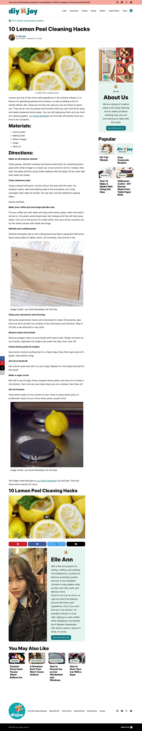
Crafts (64, 11)
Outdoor (102, 11)
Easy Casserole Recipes (123, 160)
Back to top (125, 727)
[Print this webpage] (2, 372)
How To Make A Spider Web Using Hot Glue (106, 186)
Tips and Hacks (29, 20)
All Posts (20, 20)
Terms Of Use (66, 711)
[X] (126, 2)
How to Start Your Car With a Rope (76, 670)
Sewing (93, 11)
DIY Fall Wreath (104, 158)
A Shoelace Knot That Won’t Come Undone (37, 670)
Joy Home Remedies (39, 116)
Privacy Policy (92, 711)
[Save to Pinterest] (2, 363)
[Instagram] (117, 2)
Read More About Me (61, 637)
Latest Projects (114, 11)
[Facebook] (122, 2)
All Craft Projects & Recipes (37, 711)
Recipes (85, 11)
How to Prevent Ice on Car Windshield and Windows (56, 673)
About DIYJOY (54, 711)
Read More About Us (116, 128)
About (125, 11)
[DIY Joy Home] (23, 11)
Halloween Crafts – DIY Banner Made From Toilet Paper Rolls (124, 188)
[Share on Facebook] (2, 358)
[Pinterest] (131, 2)
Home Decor (74, 11)
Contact (102, 711)
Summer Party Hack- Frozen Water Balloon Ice (16, 672)
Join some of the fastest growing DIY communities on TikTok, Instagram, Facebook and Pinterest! (49, 2)
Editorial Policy (79, 711)
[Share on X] (2, 368)
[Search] (131, 10)
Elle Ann (22, 36)
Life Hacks (39, 20)
